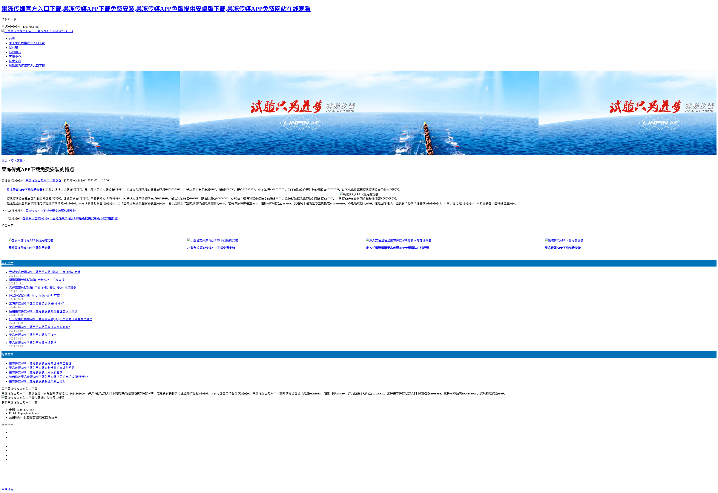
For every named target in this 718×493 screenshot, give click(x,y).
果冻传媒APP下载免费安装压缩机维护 (50, 210)
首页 (12, 38)
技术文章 (15, 61)
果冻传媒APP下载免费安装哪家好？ (38, 432)
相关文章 (7, 354)
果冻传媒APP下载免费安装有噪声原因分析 (37, 381)
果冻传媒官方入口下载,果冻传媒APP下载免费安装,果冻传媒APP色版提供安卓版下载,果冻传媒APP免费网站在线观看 (156, 8)
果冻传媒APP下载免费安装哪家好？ (37, 303)
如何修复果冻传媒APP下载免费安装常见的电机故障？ (49, 376)
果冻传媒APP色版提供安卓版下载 (366, 474)
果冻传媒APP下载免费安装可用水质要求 (35, 372)
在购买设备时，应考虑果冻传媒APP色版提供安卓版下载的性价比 (70, 218)
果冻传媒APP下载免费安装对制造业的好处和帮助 (41, 367)
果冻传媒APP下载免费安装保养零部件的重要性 (40, 363)
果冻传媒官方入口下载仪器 (43, 180)
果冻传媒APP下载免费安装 (25, 189)
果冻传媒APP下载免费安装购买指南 (32, 335)
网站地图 (386, 482)
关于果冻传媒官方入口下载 (27, 43)
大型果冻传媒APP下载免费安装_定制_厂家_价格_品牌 (44, 272)
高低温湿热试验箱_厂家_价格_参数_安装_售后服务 (42, 287)
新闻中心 (15, 52)
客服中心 (15, 56)
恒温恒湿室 (416, 474)
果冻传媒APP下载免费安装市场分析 (32, 342)
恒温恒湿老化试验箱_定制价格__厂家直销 (36, 280)
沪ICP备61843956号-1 (425, 482)
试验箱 (13, 47)
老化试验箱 (398, 474)
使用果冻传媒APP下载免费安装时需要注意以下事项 (43, 311)
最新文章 (7, 263)
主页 (4, 160)
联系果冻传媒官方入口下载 (27, 65)
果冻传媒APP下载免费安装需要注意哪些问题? (39, 327)
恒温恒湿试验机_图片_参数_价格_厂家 (34, 295)
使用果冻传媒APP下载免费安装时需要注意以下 (40, 446)
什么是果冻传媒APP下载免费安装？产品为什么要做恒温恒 (50, 319)
